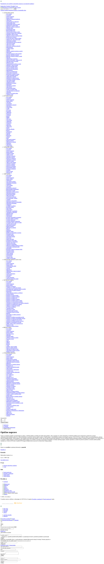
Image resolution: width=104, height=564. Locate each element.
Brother (8, 112)
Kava (8, 341)
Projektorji (9, 216)
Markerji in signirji (11, 83)
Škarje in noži (10, 62)
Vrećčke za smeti (10, 309)
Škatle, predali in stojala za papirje (14, 51)
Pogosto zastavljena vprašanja (10, 465)
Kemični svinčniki (11, 76)
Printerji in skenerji (11, 104)
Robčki (8, 313)
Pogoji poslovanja (7, 472)
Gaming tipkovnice (10, 220)
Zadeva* (2, 558)
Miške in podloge (11, 205)
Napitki (8, 335)
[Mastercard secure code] (9, 491)
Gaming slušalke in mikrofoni (13, 221)
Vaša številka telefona (5, 548)
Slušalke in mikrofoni (11, 212)
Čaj (7, 340)
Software (8, 180)
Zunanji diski (9, 257)
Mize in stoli (9, 154)
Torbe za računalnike (11, 200)
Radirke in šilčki (10, 81)
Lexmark (8, 111)
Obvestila (13, 6)
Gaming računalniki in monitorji (13, 217)
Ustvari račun (12, 545)
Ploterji (8, 229)
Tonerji (9, 103)
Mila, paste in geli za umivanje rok (14, 323)
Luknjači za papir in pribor (12, 74)
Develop (8, 125)
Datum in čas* (4, 559)
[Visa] (5, 486)
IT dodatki (9, 185)
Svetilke (8, 170)
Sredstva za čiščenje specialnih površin (15, 317)
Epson (8, 115)
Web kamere (9, 209)
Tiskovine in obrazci (11, 37)
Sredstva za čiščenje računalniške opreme (15, 318)
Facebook (5, 481)
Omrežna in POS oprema (12, 191)
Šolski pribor (9, 28)
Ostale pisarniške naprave (12, 75)
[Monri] (5, 494)
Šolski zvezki (9, 94)
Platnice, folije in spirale (12, 65)
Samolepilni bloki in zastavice (13, 42)
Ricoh (7, 116)
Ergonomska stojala (11, 167)
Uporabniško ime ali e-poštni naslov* (9, 540)
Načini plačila (6, 474)
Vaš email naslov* (5, 546)
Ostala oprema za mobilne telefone (14, 396)
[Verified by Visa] (7, 490)
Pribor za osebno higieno (12, 326)
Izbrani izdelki (9, 17)
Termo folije (9, 107)
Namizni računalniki (11, 182)
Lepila (8, 57)
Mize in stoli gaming (11, 162)
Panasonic (8, 135)
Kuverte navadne (10, 43)
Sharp (8, 136)
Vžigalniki (9, 267)
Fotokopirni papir (10, 29)
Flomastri (9, 84)
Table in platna (10, 153)
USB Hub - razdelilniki (11, 211)
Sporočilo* (3, 554)
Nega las (8, 411)
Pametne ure (9, 365)
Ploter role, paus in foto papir (13, 39)
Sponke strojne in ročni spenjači (14, 53)
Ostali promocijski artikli (12, 278)
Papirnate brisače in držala (12, 312)
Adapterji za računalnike (12, 241)
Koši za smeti (9, 171)
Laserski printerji (10, 139)
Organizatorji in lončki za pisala (13, 64)
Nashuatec (9, 131)
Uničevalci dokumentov (12, 69)
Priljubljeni (11, 10)
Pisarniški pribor (10, 23)
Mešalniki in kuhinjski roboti (13, 401)
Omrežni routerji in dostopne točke (14, 249)
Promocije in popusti (8, 7)
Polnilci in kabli (10, 387)
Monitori (8, 184)
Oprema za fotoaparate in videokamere (15, 410)
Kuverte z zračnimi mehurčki (13, 46)
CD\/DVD (9, 255)
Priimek (2, 551)
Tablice (8, 199)
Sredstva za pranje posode (12, 295)
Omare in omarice (10, 156)
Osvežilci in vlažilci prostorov (13, 290)
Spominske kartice (10, 388)
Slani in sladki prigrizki (11, 347)
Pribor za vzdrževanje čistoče (13, 287)
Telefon (2, 561)
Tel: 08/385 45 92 (4, 460)
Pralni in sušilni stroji (11, 409)
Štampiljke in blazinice (11, 58)
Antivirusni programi (11, 197)
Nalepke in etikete (11, 40)
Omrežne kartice (10, 252)
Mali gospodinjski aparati (12, 367)
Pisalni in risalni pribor (12, 25)
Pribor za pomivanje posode (13, 305)
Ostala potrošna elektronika (13, 372)
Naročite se (3, 449)
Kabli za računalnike (11, 244)
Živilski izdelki (9, 336)
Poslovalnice (3, 6)
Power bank (9, 390)
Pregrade (8, 52)
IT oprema (5, 426)
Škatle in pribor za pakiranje (13, 26)
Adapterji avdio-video (11, 240)
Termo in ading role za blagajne (13, 33)
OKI (7, 127)
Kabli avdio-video (10, 243)
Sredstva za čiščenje (11, 286)
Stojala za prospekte (11, 166)
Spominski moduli (10, 236)
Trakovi (8, 106)
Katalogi (8, 6)
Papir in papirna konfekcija (13, 19)
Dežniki (8, 272)
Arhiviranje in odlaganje (12, 21)
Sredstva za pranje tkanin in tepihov (14, 301)
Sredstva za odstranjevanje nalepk (14, 319)
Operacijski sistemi (10, 194)
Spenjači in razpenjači (11, 72)
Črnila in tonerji (17, 7)
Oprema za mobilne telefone (13, 364)
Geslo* (2, 542)
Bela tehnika (9, 368)
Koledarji (9, 269)
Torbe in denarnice (10, 273)
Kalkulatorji (9, 70)
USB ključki (9, 254)
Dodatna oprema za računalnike (14, 202)
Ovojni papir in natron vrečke (13, 32)
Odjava (5, 512)
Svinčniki (9, 275)
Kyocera (9, 126)
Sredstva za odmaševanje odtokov (14, 304)
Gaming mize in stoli (11, 223)
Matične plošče (10, 231)
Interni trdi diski (10, 239)
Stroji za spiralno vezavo (12, 67)
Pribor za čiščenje (11, 307)
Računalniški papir (10, 30)
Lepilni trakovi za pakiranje (13, 90)
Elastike (8, 92)
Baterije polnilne (10, 385)
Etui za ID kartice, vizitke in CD (14, 60)
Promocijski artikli (11, 266)
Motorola (5, 516)
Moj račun (5, 508)
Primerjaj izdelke (4, 10)
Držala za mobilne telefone (12, 391)
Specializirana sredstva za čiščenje (14, 292)
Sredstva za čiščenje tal (11, 298)
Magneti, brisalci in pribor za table (14, 56)
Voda (7, 345)
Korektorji (9, 87)
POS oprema (9, 253)
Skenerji (8, 143)
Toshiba (8, 133)
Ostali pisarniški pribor (11, 66)
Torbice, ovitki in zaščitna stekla (13, 394)
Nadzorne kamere (10, 414)
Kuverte (8, 20)
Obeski (8, 268)
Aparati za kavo (10, 333)
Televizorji (9, 373)
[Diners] (5, 488)
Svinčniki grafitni (10, 80)
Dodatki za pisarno (11, 159)
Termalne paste (10, 234)
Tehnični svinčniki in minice (13, 79)
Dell (7, 138)
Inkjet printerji (10, 140)
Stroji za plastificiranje (11, 71)
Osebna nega (9, 370)
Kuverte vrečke (10, 44)
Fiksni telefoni (10, 381)
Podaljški (8, 248)
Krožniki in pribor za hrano (13, 350)
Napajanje (8, 237)
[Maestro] (5, 485)
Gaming (8, 186)
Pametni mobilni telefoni (12, 379)
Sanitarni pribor (10, 308)
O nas (16, 6)
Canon (8, 110)
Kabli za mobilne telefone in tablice (14, 245)
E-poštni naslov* (4, 535)
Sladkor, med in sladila (11, 346)
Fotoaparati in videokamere (12, 369)
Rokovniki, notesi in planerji (13, 271)
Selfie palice (9, 395)
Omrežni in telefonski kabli (12, 246)
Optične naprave (10, 235)
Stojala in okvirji (10, 157)
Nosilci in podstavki (11, 158)
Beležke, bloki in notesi (12, 34)
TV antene (9, 376)
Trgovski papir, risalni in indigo (13, 38)
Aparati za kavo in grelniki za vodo (14, 402)
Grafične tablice (10, 207)
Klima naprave (9, 406)
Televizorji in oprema (11, 359)
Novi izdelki (9, 14)
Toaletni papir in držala (12, 310)
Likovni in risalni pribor (12, 93)
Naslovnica (5, 425)
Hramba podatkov (10, 193)
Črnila (8, 102)
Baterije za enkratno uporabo (13, 383)
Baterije (8, 363)
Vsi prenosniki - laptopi (11, 198)
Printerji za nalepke (11, 142)
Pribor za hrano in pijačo (12, 337)
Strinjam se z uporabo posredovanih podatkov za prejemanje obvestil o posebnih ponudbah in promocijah (25, 536)
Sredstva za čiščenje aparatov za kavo (15, 321)
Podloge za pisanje (11, 85)
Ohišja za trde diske (11, 258)
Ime (1, 549)
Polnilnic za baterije (11, 386)
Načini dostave (6, 476)
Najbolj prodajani (10, 16)
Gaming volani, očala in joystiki (14, 222)
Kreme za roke (9, 324)
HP (7, 108)
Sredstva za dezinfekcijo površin (13, 322)
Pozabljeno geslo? (5, 545)
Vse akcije (8, 15)
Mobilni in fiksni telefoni (12, 360)
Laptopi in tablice (11, 181)
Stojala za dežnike (10, 165)
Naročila (5, 511)
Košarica (16, 10)
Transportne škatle (10, 88)
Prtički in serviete (10, 351)
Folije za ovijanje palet (11, 89)
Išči (15, 9)
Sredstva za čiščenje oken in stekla (14, 300)
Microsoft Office (10, 195)
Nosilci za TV (10, 377)
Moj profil (5, 510)
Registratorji (9, 47)
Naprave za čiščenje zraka (12, 405)
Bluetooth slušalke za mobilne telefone (15, 392)
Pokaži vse (3, 531)
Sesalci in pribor (10, 399)
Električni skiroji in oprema (12, 362)
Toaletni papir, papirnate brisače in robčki (16, 289)
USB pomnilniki (10, 277)
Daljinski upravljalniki (11, 378)
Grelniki (8, 408)
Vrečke (8, 276)
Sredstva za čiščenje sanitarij (12, 296)
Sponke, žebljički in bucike (12, 55)
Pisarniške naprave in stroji (13, 24)
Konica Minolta (10, 129)
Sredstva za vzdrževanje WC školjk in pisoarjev (17, 303)
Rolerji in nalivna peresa (12, 78)
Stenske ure (9, 172)
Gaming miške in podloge (12, 218)
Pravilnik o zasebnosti (8, 473)
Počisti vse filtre (4, 422)
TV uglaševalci (10, 374)
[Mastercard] (6, 484)
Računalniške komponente (12, 189)
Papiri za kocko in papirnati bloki (14, 35)
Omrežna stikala (10, 250)
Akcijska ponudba (7, 515)
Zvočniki (8, 208)
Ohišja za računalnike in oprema (13, 232)
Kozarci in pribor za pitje (12, 349)
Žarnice (8, 415)
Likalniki (8, 404)
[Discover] (6, 489)
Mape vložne (10, 48)
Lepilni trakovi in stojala (12, 61)
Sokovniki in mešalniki (12, 400)
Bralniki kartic (9, 213)
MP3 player (9, 413)
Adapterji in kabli (10, 190)
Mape (8, 49)
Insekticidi (8, 291)
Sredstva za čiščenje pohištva (13, 299)
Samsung (8, 113)
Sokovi (8, 344)
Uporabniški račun (22, 10)
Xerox (8, 124)
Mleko (8, 342)
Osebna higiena (10, 294)
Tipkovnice (9, 214)
